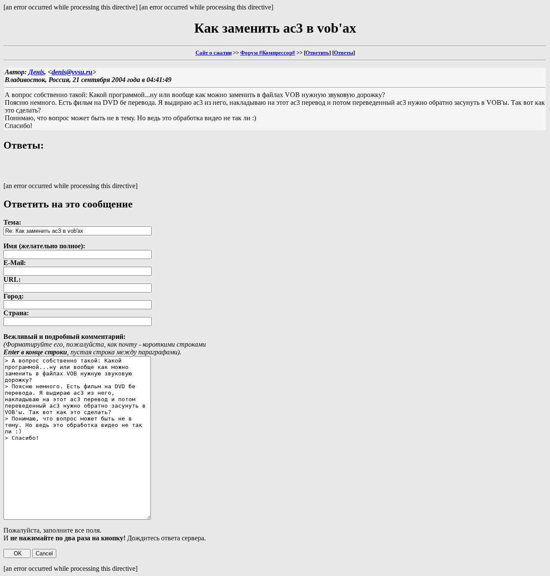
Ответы (343, 52)
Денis (36, 72)
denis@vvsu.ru (72, 72)
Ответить (317, 52)
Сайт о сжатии (214, 52)
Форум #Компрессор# (267, 52)
